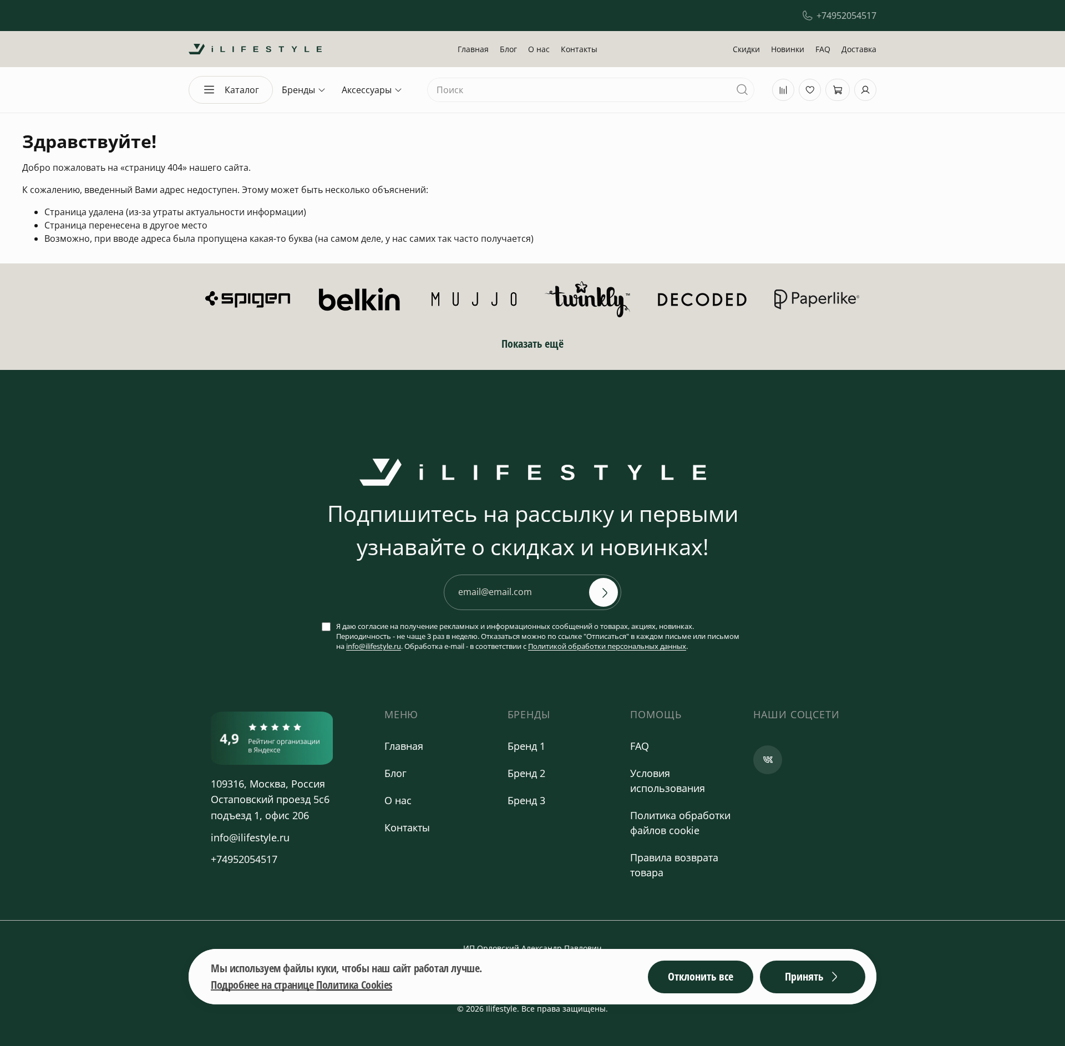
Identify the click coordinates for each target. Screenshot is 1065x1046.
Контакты (579, 49)
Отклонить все (700, 976)
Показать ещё (532, 343)
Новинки (787, 49)
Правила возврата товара (674, 865)
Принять (804, 976)
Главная (473, 49)
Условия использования (667, 780)
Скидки (746, 49)
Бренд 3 (526, 800)
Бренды (298, 90)
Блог (508, 49)
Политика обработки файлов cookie (680, 823)
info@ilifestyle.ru (373, 646)
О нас (539, 49)
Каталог (242, 90)
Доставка (858, 49)
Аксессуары (367, 90)
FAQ (822, 49)
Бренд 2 (526, 773)
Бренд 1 (526, 746)
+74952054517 (846, 15)
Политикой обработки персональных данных (607, 646)
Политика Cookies (354, 984)
